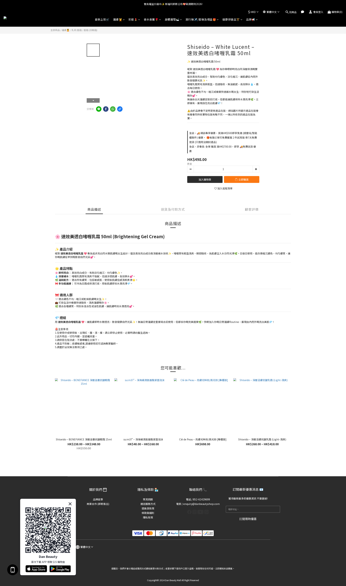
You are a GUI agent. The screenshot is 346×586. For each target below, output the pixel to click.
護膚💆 (117, 19)
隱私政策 (148, 517)
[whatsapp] (113, 109)
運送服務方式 (148, 504)
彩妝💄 (133, 19)
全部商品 (55, 30)
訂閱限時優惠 (248, 519)
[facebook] (105, 109)
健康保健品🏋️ (231, 19)
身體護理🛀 (172, 19)
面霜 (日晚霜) (90, 30)
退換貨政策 (148, 508)
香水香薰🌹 (151, 19)
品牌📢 (250, 19)
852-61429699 (201, 499)
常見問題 (148, 499)
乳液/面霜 (76, 30)
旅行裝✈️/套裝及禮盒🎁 (201, 19)
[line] (98, 109)
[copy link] (120, 109)
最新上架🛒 (102, 19)
